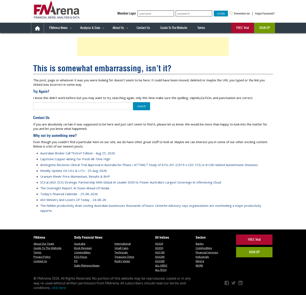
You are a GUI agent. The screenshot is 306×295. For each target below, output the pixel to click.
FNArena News (58, 28)
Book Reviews (83, 248)
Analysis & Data (90, 28)
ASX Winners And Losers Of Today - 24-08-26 (73, 200)
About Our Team (44, 243)
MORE (199, 265)
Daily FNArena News (87, 265)
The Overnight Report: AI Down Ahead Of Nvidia (74, 188)
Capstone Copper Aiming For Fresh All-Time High (75, 159)
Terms (201, 28)
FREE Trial (242, 28)
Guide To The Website (173, 28)
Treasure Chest (124, 257)
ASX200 (159, 257)
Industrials (202, 257)
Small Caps (121, 248)
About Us (118, 28)
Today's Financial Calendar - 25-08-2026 (69, 194)
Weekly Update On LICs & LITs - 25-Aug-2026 (73, 171)
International (122, 243)
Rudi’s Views (122, 261)
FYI (75, 261)
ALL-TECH (161, 270)
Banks (200, 243)
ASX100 (159, 252)
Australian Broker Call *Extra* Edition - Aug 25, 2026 (77, 153)
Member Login (126, 13)
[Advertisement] (153, 46)
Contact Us (143, 28)
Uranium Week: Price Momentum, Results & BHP (75, 176)
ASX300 (159, 261)
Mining (200, 261)
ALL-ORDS (161, 265)
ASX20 (159, 243)
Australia (79, 243)
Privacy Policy (42, 257)
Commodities (82, 252)
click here (58, 287)
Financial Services (207, 252)
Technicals (121, 252)
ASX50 (159, 248)
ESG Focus (80, 257)
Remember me (241, 13)
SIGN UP (264, 28)
